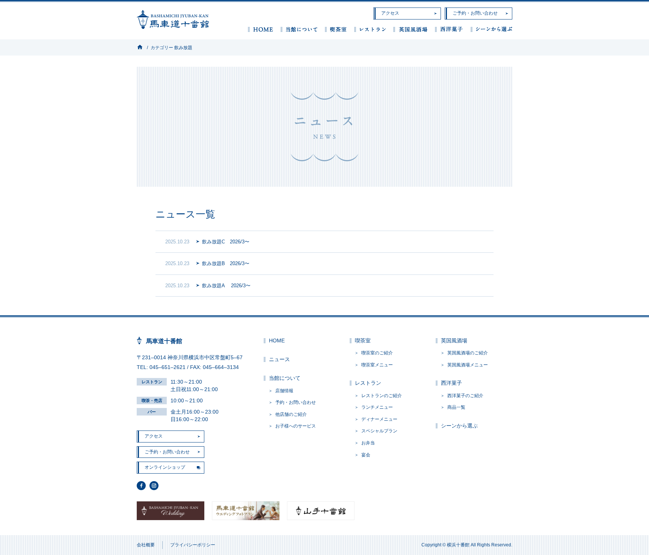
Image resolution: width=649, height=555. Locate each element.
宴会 (365, 455)
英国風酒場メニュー (467, 365)
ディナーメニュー (379, 419)
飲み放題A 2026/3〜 (226, 285)
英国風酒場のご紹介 (467, 353)
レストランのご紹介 (381, 395)
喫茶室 (336, 29)
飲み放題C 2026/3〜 (225, 241)
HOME (260, 29)
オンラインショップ (165, 467)
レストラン (370, 29)
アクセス (390, 13)
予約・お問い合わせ (295, 402)
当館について (299, 29)
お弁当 (368, 443)
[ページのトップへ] (630, 536)
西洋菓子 (449, 29)
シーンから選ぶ (491, 29)
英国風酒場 (410, 29)
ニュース (279, 359)
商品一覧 (456, 407)
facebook (141, 485)
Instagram (153, 485)
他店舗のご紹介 (291, 414)
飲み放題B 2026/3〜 (225, 263)
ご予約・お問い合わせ (475, 13)
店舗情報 (284, 390)
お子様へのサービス (295, 426)
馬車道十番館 (173, 19)
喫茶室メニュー (377, 365)
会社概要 (146, 545)
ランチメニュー (377, 407)
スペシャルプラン (379, 431)
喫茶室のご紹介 (377, 353)
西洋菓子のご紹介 (465, 395)
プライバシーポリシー (192, 545)
